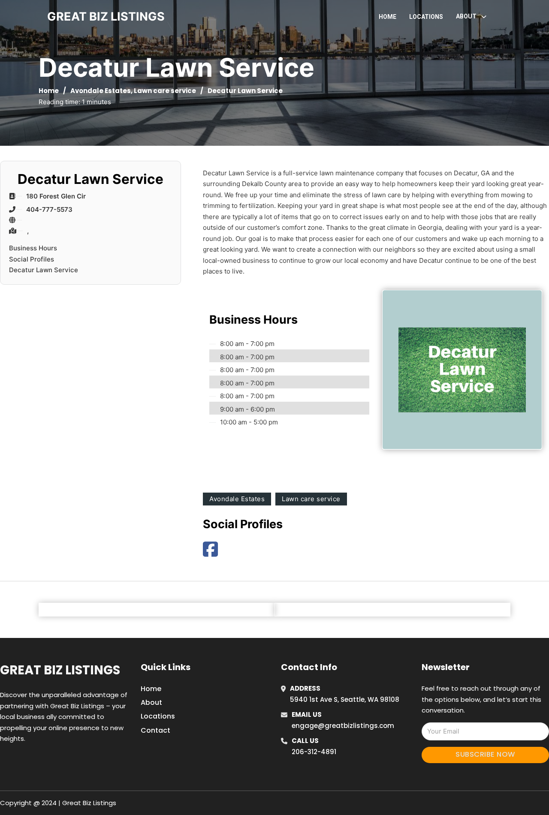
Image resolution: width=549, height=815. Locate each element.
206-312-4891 (314, 751)
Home (387, 16)
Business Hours (33, 248)
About (151, 702)
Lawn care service (165, 90)
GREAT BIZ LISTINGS (106, 16)
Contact (155, 730)
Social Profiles (31, 259)
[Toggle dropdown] (484, 17)
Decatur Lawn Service (43, 270)
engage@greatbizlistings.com (343, 725)
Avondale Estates (100, 90)
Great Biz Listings (60, 670)
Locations (426, 16)
